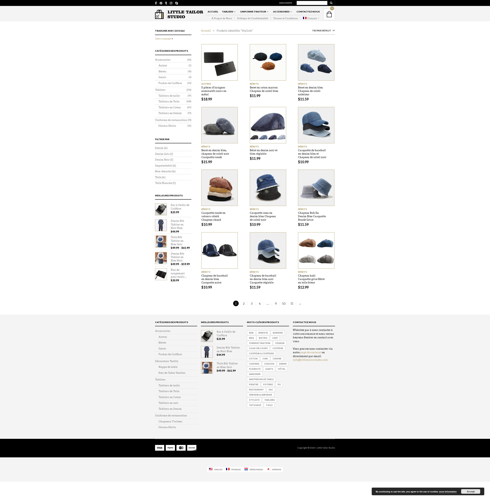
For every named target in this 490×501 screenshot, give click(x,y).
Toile (158, 177)
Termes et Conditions (285, 18)
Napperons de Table (261, 379)
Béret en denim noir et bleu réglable (263, 152)
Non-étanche (163, 171)
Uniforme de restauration (171, 120)
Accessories (162, 59)
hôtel (282, 369)
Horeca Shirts (167, 125)
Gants (162, 77)
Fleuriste (255, 369)
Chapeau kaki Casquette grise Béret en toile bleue (311, 279)
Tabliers (227, 11)
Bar (251, 332)
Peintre (253, 384)
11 (292, 303)
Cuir (265, 358)
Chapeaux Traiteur (170, 421)
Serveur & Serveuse (260, 394)
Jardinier (255, 374)
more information (448, 491)
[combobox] (323, 31)
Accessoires (281, 11)
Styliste (254, 400)
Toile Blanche (163, 183)
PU (279, 384)
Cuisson (269, 363)
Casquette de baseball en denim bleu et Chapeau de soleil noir (312, 154)
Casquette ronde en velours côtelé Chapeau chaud (213, 216)
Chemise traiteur (259, 343)
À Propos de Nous (222, 18)
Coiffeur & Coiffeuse (261, 353)
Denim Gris (162, 154)
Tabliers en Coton (169, 107)
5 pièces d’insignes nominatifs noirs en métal (213, 91)
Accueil (213, 11)
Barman (278, 332)
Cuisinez (254, 363)
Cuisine (277, 358)
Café (275, 338)
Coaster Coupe (258, 348)
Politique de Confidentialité (252, 18)
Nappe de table (167, 367)
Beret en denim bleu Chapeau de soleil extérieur (310, 91)
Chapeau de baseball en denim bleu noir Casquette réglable (263, 279)
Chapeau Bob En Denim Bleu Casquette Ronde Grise (312, 216)
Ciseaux (279, 343)
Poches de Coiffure (170, 83)
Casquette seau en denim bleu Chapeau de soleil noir (263, 216)
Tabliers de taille (169, 95)
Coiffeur (277, 348)
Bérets (254, 83)
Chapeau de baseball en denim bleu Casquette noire (214, 279)
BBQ (251, 338)
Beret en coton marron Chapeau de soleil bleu (264, 89)
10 (284, 303)
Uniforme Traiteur (253, 11)
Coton (253, 358)
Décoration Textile (166, 361)
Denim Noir (162, 159)
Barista (263, 332)
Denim (159, 148)
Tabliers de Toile (168, 101)
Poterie (268, 384)
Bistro (263, 338)
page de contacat (310, 352)
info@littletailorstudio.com (310, 359)
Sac (271, 389)
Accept (471, 491)
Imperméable (163, 165)
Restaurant (256, 389)
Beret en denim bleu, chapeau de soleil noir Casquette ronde (215, 154)
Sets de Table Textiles (171, 372)
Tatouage (255, 405)
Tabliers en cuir (168, 402)
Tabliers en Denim (170, 113)
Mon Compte (285, 3)
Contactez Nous (308, 11)
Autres (206, 83)
